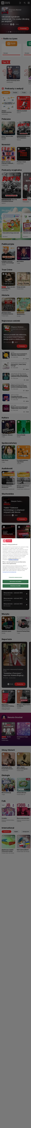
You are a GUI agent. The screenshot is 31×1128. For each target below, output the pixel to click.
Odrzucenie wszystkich (15, 581)
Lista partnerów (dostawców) (9, 572)
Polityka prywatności (13, 559)
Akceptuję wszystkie (15, 585)
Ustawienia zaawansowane (15, 577)
